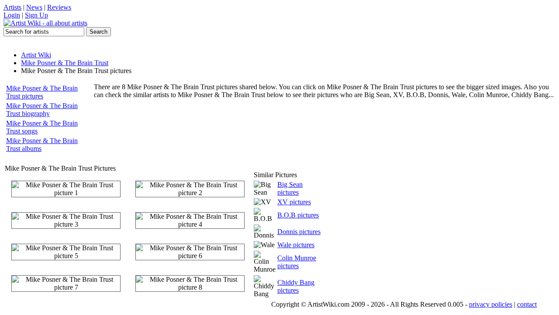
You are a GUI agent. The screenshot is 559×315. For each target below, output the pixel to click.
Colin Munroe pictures (296, 262)
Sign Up (36, 15)
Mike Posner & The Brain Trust (64, 62)
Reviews (59, 7)
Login (11, 15)
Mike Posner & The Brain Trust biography (42, 109)
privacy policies (490, 304)
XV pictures (294, 202)
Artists (12, 7)
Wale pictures (295, 244)
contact (527, 304)
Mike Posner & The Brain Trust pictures (42, 92)
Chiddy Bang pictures (295, 286)
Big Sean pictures (290, 188)
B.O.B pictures (298, 215)
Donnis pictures (299, 231)
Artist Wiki (36, 55)
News (34, 7)
